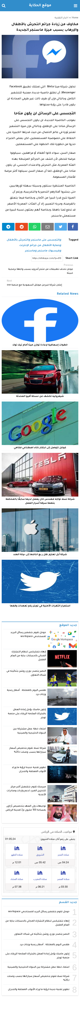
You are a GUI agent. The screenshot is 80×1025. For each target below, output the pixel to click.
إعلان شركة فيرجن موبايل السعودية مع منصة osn (34, 283)
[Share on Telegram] (8, 226)
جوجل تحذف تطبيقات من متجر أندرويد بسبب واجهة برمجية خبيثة (40, 269)
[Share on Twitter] (60, 226)
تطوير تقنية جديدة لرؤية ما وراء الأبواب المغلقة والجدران (38, 989)
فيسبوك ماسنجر (48, 251)
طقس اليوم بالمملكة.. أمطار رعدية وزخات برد (45, 944)
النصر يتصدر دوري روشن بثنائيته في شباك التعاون (41, 934)
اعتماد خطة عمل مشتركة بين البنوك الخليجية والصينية (38, 967)
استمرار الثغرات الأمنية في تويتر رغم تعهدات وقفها (40, 606)
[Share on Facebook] (73, 226)
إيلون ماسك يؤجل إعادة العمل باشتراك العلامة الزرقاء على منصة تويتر (27, 713)
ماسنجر (30, 251)
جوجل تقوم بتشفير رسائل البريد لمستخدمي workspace (38, 911)
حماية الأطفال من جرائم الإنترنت (39, 245)
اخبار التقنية (61, 18)
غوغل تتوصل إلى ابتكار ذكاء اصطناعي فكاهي (40, 448)
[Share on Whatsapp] (35, 226)
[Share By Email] (47, 226)
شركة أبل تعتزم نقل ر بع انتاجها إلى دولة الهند (40, 554)
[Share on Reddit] (21, 226)
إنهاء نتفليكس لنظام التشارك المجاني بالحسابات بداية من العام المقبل (28, 656)
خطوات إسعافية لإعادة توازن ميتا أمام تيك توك (40, 345)
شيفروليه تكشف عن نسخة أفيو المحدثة (40, 396)
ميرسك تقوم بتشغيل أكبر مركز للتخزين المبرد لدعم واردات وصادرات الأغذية (26, 791)
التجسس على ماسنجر (45, 240)
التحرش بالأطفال (17, 240)
